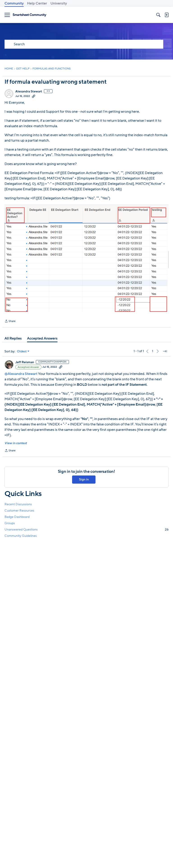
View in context (16, 443)
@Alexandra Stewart (21, 373)
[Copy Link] (33, 96)
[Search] (158, 15)
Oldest (22, 351)
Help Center (37, 3)
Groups (10, 523)
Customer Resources (19, 510)
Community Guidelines (21, 536)
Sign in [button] (84, 479)
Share (10, 321)
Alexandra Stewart (28, 92)
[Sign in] (166, 15)
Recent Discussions (18, 504)
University (58, 3)
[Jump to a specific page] (164, 351)
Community (14, 3)
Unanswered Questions (86, 529)
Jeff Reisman (24, 362)
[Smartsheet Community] (29, 15)
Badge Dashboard (17, 517)
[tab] (13, 338)
